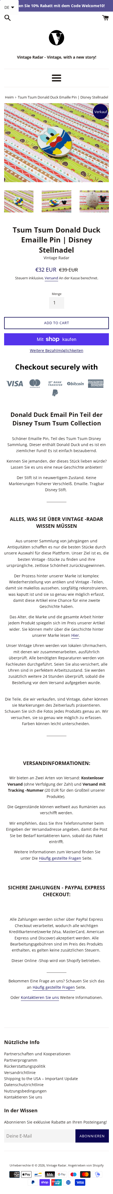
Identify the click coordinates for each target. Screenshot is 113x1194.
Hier (75, 635)
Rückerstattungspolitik (24, 1066)
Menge (56, 294)
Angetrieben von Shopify (86, 1165)
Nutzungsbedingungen (25, 1091)
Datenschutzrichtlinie (24, 1084)
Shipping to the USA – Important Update (41, 1078)
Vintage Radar (56, 1165)
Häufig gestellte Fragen (60, 858)
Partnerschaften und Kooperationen (37, 1053)
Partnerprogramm (20, 1060)
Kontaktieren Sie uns (40, 997)
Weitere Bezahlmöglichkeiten (56, 350)
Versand (51, 277)
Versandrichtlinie (20, 1072)
